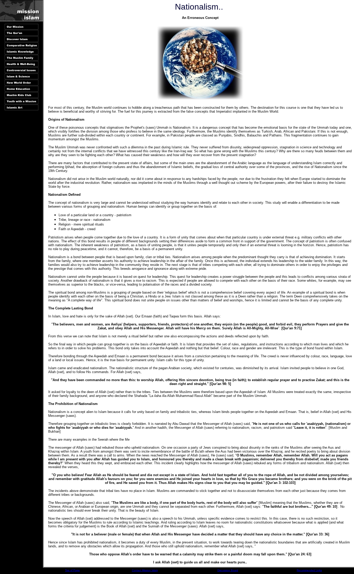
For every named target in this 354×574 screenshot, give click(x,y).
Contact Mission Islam (145, 570)
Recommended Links (309, 570)
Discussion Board (227, 570)
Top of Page (72, 570)
